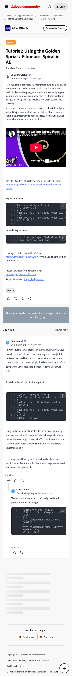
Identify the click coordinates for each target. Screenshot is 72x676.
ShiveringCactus (19, 74)
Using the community (16, 660)
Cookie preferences (15, 666)
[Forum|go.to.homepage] (25, 7)
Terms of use (34, 660)
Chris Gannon (23, 489)
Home (10, 15)
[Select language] (49, 7)
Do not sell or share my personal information (26, 671)
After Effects (43, 15)
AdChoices (56, 671)
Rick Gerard (17, 340)
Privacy (45, 660)
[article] (36, 411)
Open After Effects (55, 28)
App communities (25, 15)
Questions (58, 15)
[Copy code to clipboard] (63, 206)
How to (10, 290)
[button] (6, 7)
